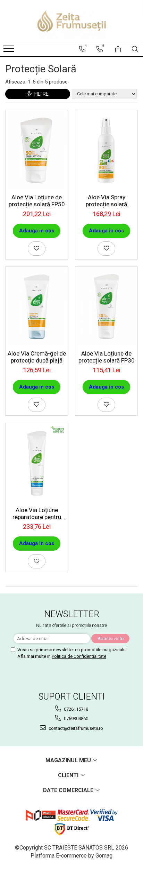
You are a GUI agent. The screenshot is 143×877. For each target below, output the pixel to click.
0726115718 (75, 709)
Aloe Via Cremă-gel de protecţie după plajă (37, 357)
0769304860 (75, 718)
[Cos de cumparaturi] (118, 49)
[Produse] (9, 51)
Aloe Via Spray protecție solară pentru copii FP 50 (106, 201)
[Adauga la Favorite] (36, 248)
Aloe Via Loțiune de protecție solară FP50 (37, 201)
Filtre (40, 94)
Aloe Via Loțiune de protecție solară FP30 (106, 357)
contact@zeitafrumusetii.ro (75, 728)
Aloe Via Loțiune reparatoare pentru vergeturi (36, 513)
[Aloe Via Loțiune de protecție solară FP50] (36, 150)
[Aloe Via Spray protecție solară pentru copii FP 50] (106, 150)
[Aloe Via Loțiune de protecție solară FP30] (106, 307)
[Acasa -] (71, 20)
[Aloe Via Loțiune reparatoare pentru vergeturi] (36, 463)
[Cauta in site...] (135, 49)
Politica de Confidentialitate (79, 656)
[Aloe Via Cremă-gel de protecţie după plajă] (36, 307)
